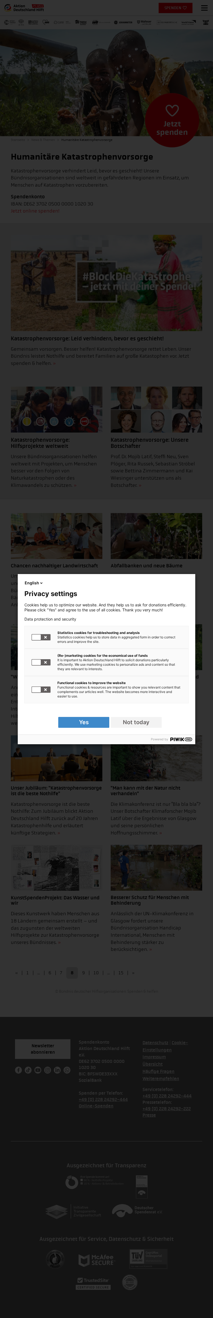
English (32, 582)
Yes (84, 722)
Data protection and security (50, 619)
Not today (136, 722)
